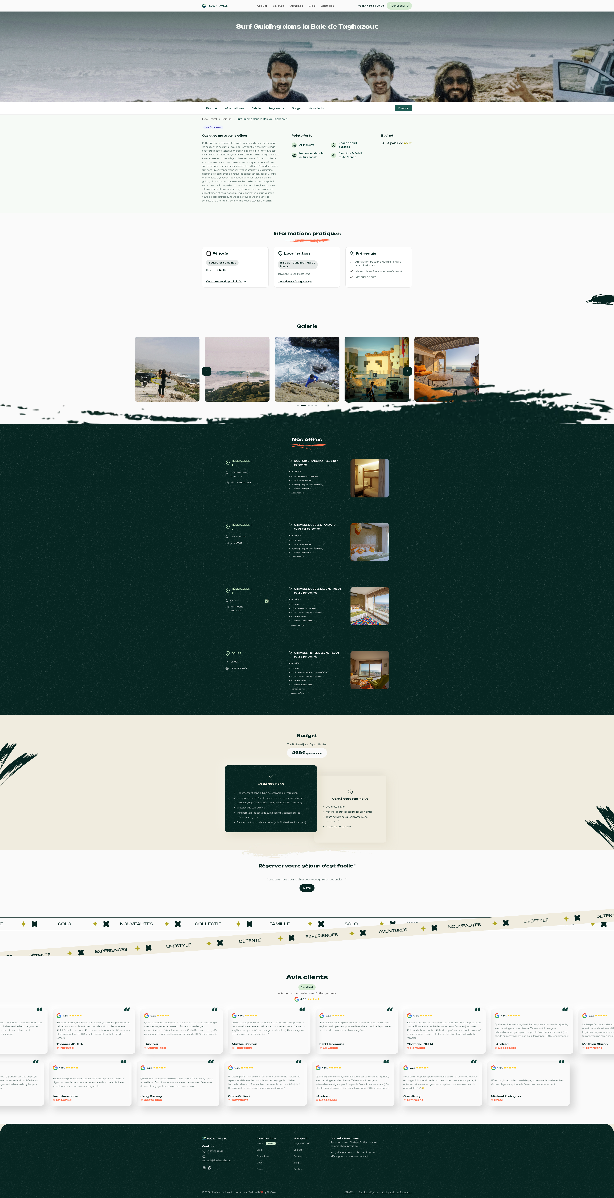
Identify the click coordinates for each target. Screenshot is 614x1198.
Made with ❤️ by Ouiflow (262, 1192)
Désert (260, 1162)
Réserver (403, 108)
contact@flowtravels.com (216, 1160)
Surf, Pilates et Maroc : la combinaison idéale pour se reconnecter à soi (353, 1154)
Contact (327, 5)
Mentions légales (368, 1192)
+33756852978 (215, 1151)
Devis (307, 887)
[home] (217, 6)
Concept (296, 5)
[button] (206, 371)
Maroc (260, 1143)
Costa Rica (262, 1156)
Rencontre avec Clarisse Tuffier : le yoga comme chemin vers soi (354, 1144)
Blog (311, 5)
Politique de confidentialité (397, 1192)
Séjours (278, 5)
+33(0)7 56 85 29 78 (371, 5)
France (260, 1169)
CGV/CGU (349, 1192)
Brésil (259, 1149)
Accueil (262, 5)
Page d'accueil (302, 1143)
